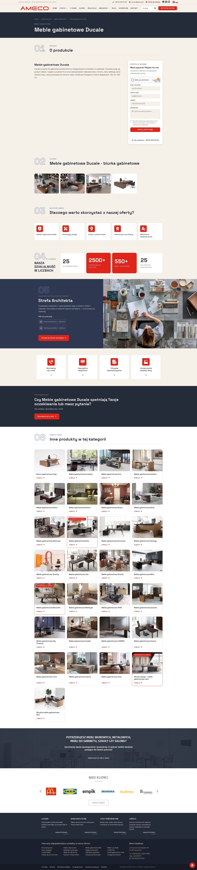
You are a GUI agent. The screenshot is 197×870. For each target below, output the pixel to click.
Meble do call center (70, 852)
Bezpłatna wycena (168, 8)
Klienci (82, 8)
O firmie (73, 8)
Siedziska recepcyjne (71, 850)
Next (158, 791)
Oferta (62, 8)
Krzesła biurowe (47, 848)
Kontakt (134, 8)
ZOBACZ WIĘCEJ (98, 803)
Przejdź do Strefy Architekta (53, 338)
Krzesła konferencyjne (93, 855)
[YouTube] (169, 2)
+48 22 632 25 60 (120, 2)
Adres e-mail (134, 92)
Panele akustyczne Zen (50, 855)
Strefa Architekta (154, 2)
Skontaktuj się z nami (46, 416)
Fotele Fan (111, 850)
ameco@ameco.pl (137, 2)
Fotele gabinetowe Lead (115, 852)
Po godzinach (78, 867)
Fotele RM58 (46, 852)
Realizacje (92, 8)
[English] (173, 2)
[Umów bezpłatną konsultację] (192, 865)
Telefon (132, 100)
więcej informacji (61, 832)
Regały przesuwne (91, 850)
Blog (114, 8)
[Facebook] (163, 2)
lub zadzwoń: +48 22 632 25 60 (146, 140)
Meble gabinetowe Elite (93, 848)
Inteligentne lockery (114, 855)
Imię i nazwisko (135, 85)
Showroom (123, 8)
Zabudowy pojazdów (92, 852)
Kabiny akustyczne (70, 848)
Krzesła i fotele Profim (71, 855)
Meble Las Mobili (113, 848)
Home (55, 8)
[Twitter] (166, 2)
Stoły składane (47, 850)
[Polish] (176, 2)
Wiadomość (134, 108)
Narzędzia (103, 8)
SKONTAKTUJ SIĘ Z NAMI (98, 758)
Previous (41, 791)
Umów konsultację (92, 867)
